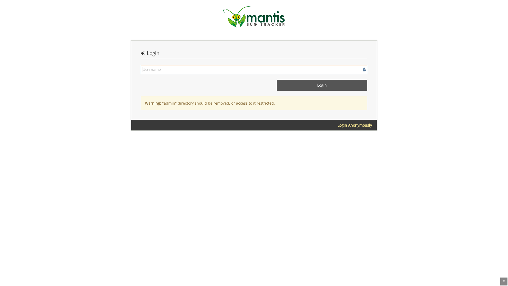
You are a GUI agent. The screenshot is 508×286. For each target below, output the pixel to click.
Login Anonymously (355, 125)
